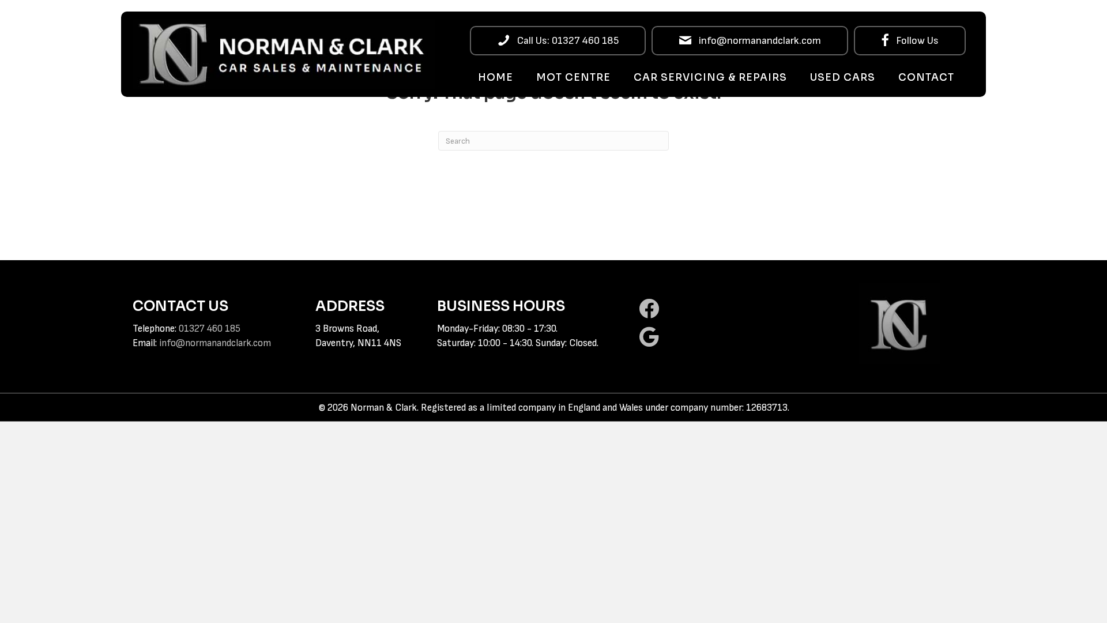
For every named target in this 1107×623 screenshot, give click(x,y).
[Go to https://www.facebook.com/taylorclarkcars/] (720, 309)
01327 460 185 (209, 329)
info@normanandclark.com (215, 343)
